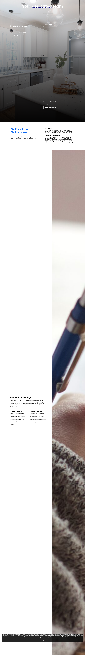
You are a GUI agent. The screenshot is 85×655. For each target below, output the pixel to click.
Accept (42, 640)
